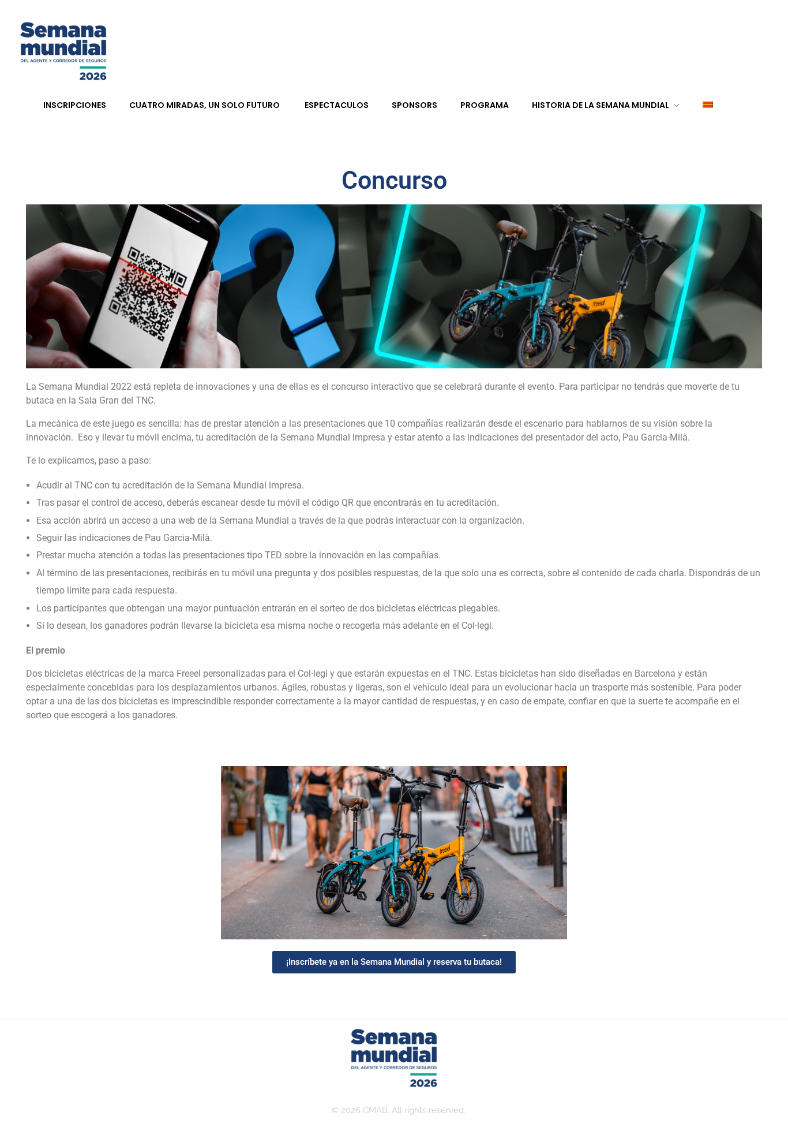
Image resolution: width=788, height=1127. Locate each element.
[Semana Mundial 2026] (63, 52)
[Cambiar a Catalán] (696, 105)
